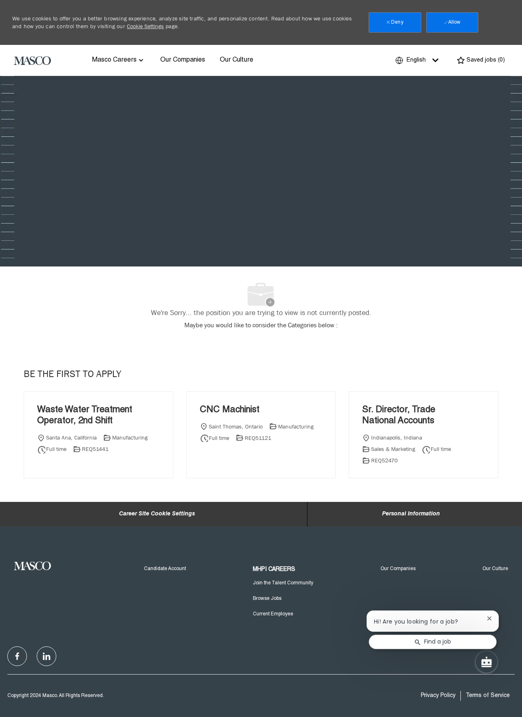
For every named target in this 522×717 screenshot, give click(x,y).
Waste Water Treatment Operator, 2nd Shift (84, 416)
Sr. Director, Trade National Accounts (398, 416)
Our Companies (182, 60)
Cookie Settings (145, 26)
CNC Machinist (229, 410)
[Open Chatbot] (486, 662)
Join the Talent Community (283, 583)
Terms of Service (488, 696)
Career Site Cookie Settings (157, 514)
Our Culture (236, 60)
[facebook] (17, 656)
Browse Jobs (267, 598)
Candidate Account (165, 568)
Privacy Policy (438, 696)
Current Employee (273, 614)
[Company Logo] (32, 60)
